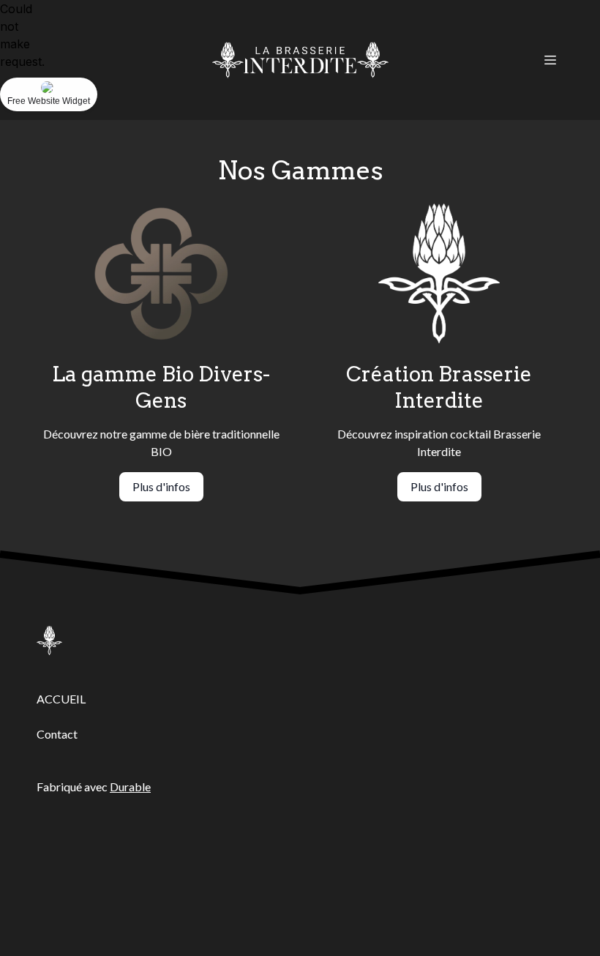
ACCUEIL (61, 699)
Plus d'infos (161, 486)
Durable (130, 786)
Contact (57, 734)
